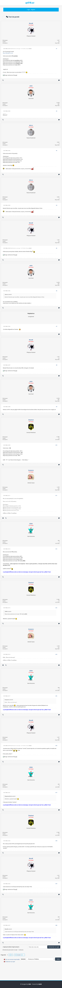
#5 (56, 248)
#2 (56, 111)
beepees (31, 470)
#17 (56, 792)
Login (28, 9)
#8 (56, 365)
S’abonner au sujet (10, 961)
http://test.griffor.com (8, 53)
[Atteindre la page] (23, 955)
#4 (56, 205)
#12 (56, 548)
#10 (56, 445)
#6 (56, 290)
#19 (56, 883)
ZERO (31, 523)
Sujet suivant (15, 947)
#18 (56, 840)
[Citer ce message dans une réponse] (59, 80)
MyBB (40, 984)
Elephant (31, 420)
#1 (56, 48)
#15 (56, 696)
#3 (56, 150)
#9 (56, 406)
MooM (31, 23)
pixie (31, 86)
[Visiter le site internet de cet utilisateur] (3, 518)
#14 (56, 654)
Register (33, 9)
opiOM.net (29, 2)
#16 (56, 745)
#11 (56, 495)
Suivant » (19, 955)
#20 (56, 925)
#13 (56, 607)
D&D (29, 984)
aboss (31, 125)
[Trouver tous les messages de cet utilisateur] (3, 80)
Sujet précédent (7, 947)
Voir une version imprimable (12, 959)
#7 (56, 326)
